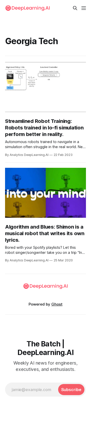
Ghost (56, 304)
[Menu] (84, 8)
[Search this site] (75, 8)
